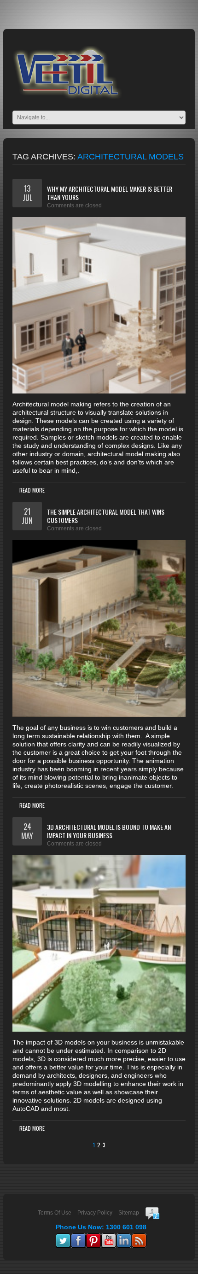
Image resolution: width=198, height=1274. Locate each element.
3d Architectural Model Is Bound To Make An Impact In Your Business (109, 831)
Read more (32, 490)
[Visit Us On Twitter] (62, 1237)
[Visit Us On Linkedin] (123, 1237)
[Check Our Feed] (138, 1237)
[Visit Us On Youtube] (108, 1237)
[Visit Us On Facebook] (78, 1237)
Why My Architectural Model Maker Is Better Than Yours (109, 193)
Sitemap (128, 1212)
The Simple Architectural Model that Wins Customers (105, 516)
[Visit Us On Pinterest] (93, 1237)
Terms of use (54, 1212)
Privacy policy (94, 1212)
